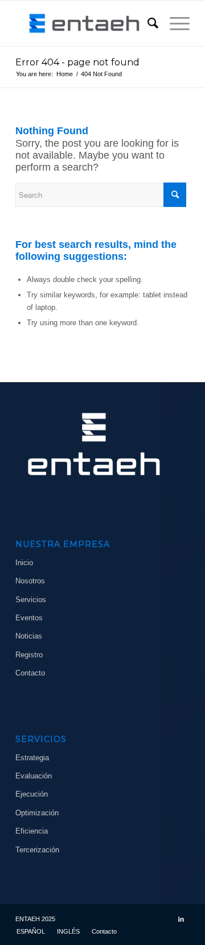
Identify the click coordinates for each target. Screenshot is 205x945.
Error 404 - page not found (77, 62)
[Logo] (85, 23)
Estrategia (32, 757)
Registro (29, 654)
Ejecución (31, 794)
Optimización (37, 813)
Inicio (24, 562)
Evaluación (33, 776)
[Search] (147, 23)
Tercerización (37, 849)
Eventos (29, 618)
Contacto (30, 673)
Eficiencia (31, 831)
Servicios (30, 599)
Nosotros (30, 581)
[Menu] (174, 23)
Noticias (28, 636)
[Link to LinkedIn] (181, 918)
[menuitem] (147, 23)
